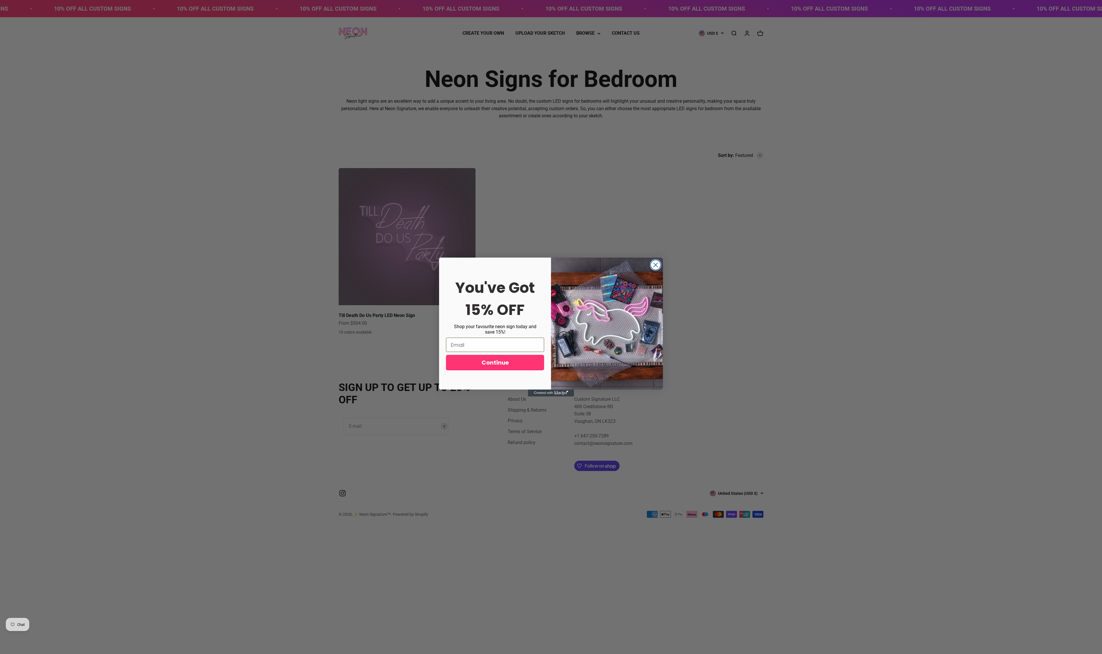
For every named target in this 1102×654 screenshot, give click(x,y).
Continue (495, 363)
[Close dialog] (656, 265)
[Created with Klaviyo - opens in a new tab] (551, 393)
